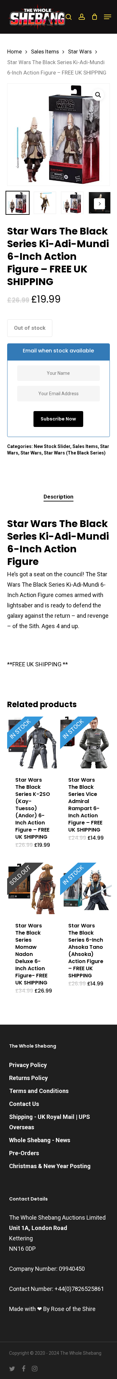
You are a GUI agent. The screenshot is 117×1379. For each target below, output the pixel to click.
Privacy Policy (28, 1065)
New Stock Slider (52, 446)
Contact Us (24, 1103)
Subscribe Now (58, 419)
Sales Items (45, 52)
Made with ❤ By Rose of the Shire (52, 1308)
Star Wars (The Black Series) (75, 452)
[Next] (99, 203)
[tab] (58, 497)
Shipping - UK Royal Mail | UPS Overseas (49, 1122)
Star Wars (80, 52)
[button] (107, 17)
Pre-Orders (24, 1153)
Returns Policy (28, 1077)
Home (14, 52)
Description (58, 496)
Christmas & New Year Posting (50, 1166)
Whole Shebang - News (39, 1140)
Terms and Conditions (39, 1090)
